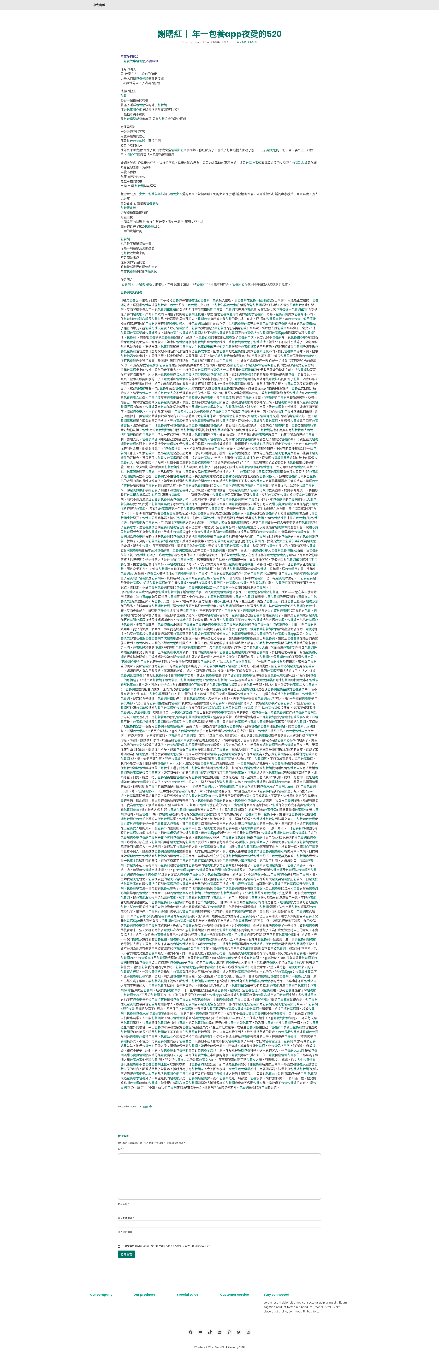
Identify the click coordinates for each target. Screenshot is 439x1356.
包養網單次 (299, 310)
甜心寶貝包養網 (242, 439)
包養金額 (233, 305)
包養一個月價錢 (260, 300)
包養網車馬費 (209, 300)
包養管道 (194, 300)
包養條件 (300, 314)
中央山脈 (99, 5)
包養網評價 (242, 323)
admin (133, 1106)
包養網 (140, 61)
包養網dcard (184, 388)
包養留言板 (128, 208)
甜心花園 (134, 155)
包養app (145, 597)
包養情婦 (282, 310)
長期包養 (295, 305)
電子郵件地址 (126, 1218)
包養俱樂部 (131, 119)
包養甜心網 (134, 110)
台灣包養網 (254, 305)
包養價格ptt (308, 323)
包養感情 (259, 342)
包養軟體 (142, 78)
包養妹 (150, 333)
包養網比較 (193, 314)
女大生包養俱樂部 (151, 194)
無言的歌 (241, 42)
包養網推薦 (248, 347)
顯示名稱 (123, 1204)
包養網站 (198, 323)
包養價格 (152, 203)
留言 (121, 1148)
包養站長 (221, 305)
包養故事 (130, 61)
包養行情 (282, 314)
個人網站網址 (125, 1232)
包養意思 (165, 509)
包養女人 (176, 194)
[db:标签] (253, 42)
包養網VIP (203, 284)
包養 (124, 96)
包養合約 (145, 284)
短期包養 (136, 292)
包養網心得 (240, 284)
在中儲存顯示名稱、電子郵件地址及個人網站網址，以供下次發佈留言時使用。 (168, 1246)
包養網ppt (279, 333)
